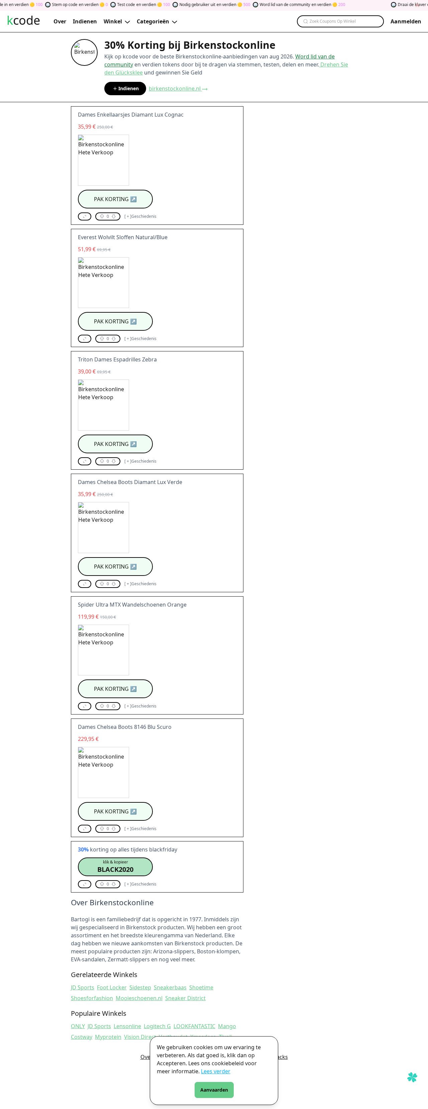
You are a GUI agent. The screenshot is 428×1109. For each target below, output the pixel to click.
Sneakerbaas (170, 987)
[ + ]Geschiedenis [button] (140, 216)
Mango (227, 1026)
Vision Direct (140, 1037)
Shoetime (201, 987)
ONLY (78, 1026)
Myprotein (108, 1037)
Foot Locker (112, 987)
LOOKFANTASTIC (194, 1026)
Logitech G (157, 1026)
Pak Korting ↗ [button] (115, 199)
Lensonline (127, 1026)
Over (146, 1057)
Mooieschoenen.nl (139, 998)
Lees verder (215, 1071)
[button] (84, 216)
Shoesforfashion (92, 998)
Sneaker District (185, 998)
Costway (81, 1037)
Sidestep (140, 987)
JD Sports (82, 987)
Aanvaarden (214, 1090)
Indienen (128, 88)
